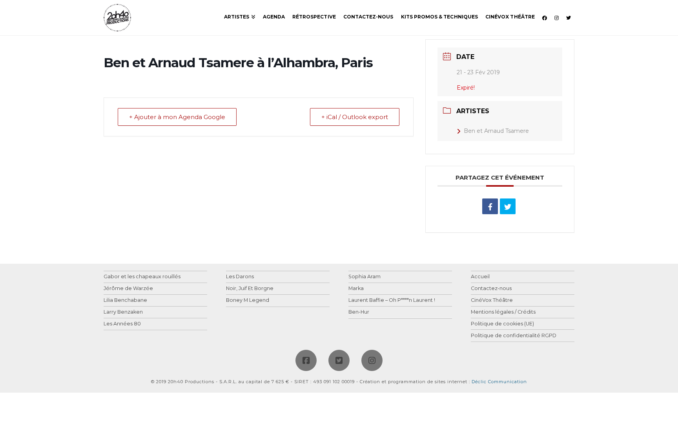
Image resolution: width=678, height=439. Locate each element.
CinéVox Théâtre (492, 300)
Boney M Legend (247, 300)
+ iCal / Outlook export (354, 117)
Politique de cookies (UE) (502, 324)
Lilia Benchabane (125, 300)
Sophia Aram (364, 276)
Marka (356, 288)
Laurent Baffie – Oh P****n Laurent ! (391, 300)
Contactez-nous (491, 288)
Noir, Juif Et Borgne (249, 288)
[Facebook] (306, 360)
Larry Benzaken (123, 312)
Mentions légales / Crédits (503, 312)
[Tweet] (508, 206)
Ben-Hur (358, 312)
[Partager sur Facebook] (490, 206)
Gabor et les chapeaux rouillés (142, 276)
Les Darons (240, 276)
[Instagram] (372, 360)
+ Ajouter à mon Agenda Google (177, 117)
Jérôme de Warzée (128, 288)
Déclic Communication (499, 381)
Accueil (480, 276)
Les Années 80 (122, 324)
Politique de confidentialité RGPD (513, 335)
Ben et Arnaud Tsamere (496, 130)
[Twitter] (339, 360)
